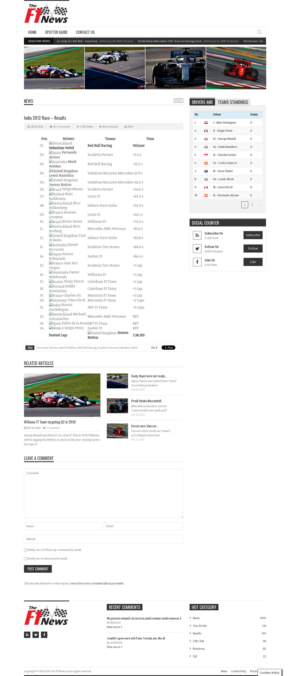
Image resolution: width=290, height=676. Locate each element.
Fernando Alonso (47, 347)
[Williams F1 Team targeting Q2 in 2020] (65, 395)
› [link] (259, 204)
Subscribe (253, 235)
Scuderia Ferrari (108, 347)
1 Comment (52, 427)
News (70, 70)
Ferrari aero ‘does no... (144, 425)
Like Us (210, 260)
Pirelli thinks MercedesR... (147, 400)
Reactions (198, 648)
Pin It (154, 347)
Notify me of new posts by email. (47, 558)
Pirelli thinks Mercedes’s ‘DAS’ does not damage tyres (159, 41)
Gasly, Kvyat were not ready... (149, 376)
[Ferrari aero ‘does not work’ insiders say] (120, 430)
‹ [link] (237, 204)
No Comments (61, 126)
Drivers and (202, 102)
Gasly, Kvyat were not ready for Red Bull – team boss (116, 78)
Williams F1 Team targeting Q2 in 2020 (57, 78)
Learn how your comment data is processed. (97, 583)
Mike (130, 126)
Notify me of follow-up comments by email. (54, 550)
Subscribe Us (214, 233)
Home (32, 32)
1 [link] (245, 204)
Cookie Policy (238, 671)
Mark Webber (67, 347)
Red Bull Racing (87, 347)
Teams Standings (233, 102)
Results (114, 126)
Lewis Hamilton (61, 175)
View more (113, 627)
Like (253, 262)
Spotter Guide (56, 32)
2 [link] (252, 204)
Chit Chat (198, 641)
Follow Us (212, 247)
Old (195, 656)
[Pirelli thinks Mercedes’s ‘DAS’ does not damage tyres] (120, 405)
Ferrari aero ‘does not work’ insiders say (257, 41)
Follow (253, 248)
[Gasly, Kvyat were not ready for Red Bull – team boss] (120, 380)
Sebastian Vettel (128, 347)
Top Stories (200, 626)
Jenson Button (60, 184)
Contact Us (85, 32)
